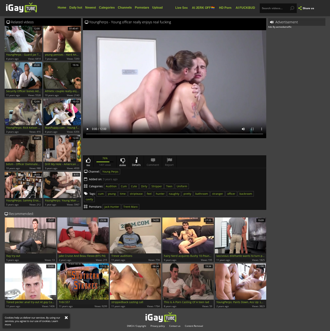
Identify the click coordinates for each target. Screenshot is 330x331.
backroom (245, 194)
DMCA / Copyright (136, 326)
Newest (90, 7)
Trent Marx (130, 206)
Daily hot (75, 7)
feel (149, 194)
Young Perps (110, 171)
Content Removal (194, 326)
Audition (111, 186)
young (112, 194)
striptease (136, 194)
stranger (217, 194)
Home (62, 7)
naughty (174, 194)
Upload (157, 7)
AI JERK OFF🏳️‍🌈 (203, 7)
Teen (169, 186)
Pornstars (142, 7)
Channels (125, 7)
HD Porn (225, 7)
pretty (187, 194)
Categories (107, 7)
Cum (124, 186)
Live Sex (181, 7)
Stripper (156, 186)
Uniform (182, 186)
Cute (134, 186)
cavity (89, 199)
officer (231, 194)
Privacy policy (157, 326)
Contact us (174, 326)
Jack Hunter (111, 206)
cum (101, 194)
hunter (160, 194)
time (123, 194)
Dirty (144, 186)
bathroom (201, 194)
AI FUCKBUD (245, 7)
